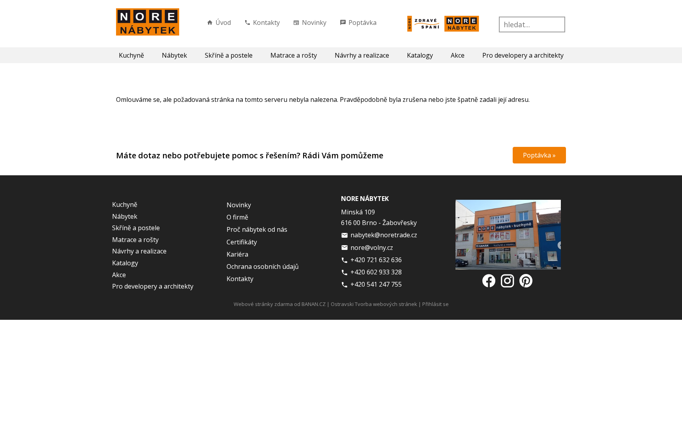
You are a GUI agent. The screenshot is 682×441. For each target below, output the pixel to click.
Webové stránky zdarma (263, 304)
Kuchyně (131, 55)
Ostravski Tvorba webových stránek (374, 304)
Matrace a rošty (293, 55)
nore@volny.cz (371, 247)
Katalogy (420, 55)
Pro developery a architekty (523, 55)
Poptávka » (539, 155)
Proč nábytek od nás (257, 229)
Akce (458, 55)
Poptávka (362, 22)
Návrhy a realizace (362, 55)
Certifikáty (242, 242)
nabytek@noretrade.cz (383, 235)
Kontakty (266, 22)
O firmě (237, 217)
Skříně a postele (229, 55)
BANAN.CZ (314, 304)
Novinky (314, 22)
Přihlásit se (435, 304)
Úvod (223, 22)
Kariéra (237, 254)
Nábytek (174, 55)
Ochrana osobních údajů (263, 266)
